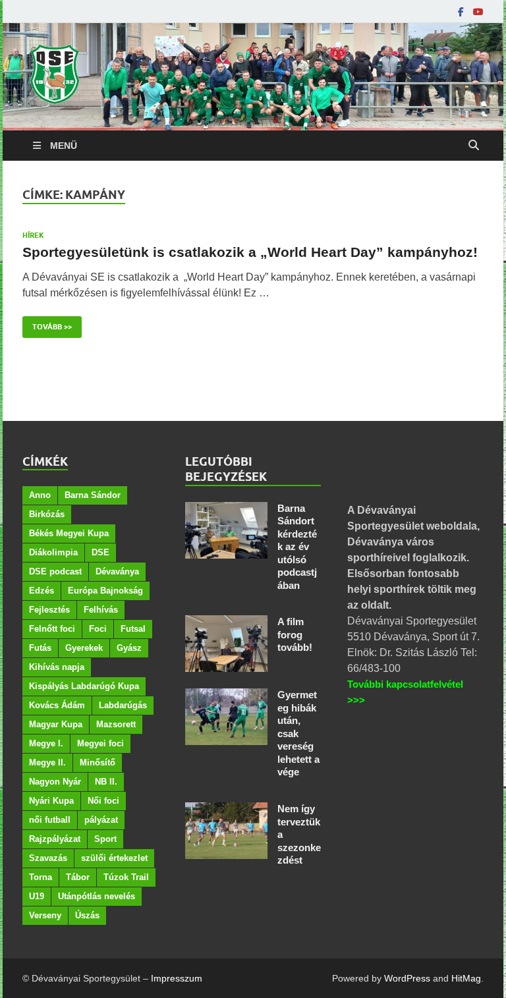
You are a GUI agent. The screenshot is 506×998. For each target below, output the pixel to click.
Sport (105, 839)
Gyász (129, 648)
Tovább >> (47, 323)
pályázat (101, 820)
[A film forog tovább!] (226, 622)
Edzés (41, 591)
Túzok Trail (126, 877)
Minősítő (97, 762)
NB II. (106, 782)
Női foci (103, 801)
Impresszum (176, 978)
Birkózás (47, 514)
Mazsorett (116, 724)
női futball (49, 820)
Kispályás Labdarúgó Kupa (84, 686)
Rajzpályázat (54, 839)
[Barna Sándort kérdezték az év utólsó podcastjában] (226, 509)
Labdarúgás (123, 705)
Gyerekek (84, 648)
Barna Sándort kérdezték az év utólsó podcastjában (297, 547)
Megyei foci (100, 743)
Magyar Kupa (55, 724)
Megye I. (46, 743)
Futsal (133, 629)
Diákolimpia (53, 552)
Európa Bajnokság (105, 591)
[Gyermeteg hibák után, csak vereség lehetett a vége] (226, 696)
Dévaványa (117, 571)
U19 (36, 896)
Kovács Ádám (57, 705)
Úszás (87, 915)
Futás (40, 648)
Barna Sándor (93, 495)
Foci (98, 629)
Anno (40, 495)
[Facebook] (461, 12)
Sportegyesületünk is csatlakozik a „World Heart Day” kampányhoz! (250, 252)
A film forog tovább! (294, 634)
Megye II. (47, 762)
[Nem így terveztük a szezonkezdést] (226, 810)
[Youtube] (478, 12)
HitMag (466, 978)
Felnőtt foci (52, 629)
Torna (40, 877)
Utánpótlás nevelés (96, 896)
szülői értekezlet (114, 858)
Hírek (33, 235)
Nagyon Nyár (55, 782)
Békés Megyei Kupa (69, 533)
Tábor (78, 877)
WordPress (407, 978)
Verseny (45, 915)
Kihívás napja (56, 667)
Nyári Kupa (51, 801)
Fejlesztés (49, 610)
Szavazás (48, 858)
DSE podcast (55, 571)
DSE (100, 552)
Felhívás (101, 610)
